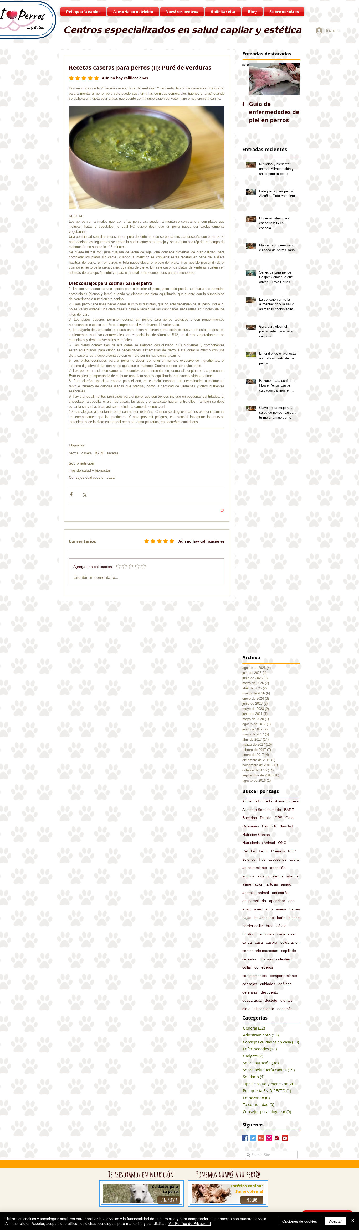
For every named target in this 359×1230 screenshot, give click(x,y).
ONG (282, 843)
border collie (252, 926)
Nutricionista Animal (258, 843)
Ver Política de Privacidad (189, 1223)
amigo (286, 884)
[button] (182, 11)
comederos (263, 967)
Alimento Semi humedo (261, 809)
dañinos (284, 984)
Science (248, 859)
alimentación (252, 884)
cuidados (267, 984)
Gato (289, 818)
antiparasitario (254, 901)
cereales (249, 959)
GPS (278, 818)
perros (73, 453)
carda (247, 942)
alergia (278, 876)
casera (86, 453)
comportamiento (283, 976)
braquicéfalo (276, 926)
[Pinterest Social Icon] (277, 1138)
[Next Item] (291, 79)
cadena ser (286, 934)
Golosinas (250, 826)
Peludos (249, 851)
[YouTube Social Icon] (285, 1138)
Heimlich (269, 826)
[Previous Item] (250, 79)
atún (269, 909)
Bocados (249, 818)
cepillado (288, 951)
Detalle (265, 818)
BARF (99, 453)
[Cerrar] (353, 1221)
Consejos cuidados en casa (92, 477)
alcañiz (263, 876)
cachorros (266, 934)
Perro (263, 851)
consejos (249, 984)
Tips (262, 859)
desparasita (252, 1000)
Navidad (286, 826)
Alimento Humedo (257, 801)
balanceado (264, 917)
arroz (246, 909)
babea (294, 909)
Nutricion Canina (256, 834)
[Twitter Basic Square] (253, 1138)
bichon (294, 917)
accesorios (277, 859)
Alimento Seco (287, 801)
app (291, 901)
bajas (246, 917)
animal (263, 893)
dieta (246, 1009)
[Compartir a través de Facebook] (71, 494)
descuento (269, 992)
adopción (277, 868)
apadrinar (277, 901)
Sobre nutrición (81, 463)
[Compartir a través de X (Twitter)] (84, 494)
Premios (278, 851)
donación (285, 1009)
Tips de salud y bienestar (89, 470)
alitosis (272, 884)
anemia (248, 893)
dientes (286, 1000)
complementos (254, 976)
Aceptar (335, 1221)
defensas (250, 992)
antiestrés (280, 893)
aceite (295, 859)
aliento (292, 876)
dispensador (264, 1009)
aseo (258, 909)
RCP (292, 851)
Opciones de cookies (299, 1221)
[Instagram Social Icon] (269, 1138)
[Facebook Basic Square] (245, 1138)
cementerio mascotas (260, 951)
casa (259, 942)
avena (281, 909)
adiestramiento (254, 868)
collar (246, 967)
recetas (113, 453)
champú (266, 959)
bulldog (248, 934)
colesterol (284, 959)
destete (271, 1000)
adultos (248, 876)
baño (281, 917)
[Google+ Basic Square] (261, 1138)
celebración (290, 942)
